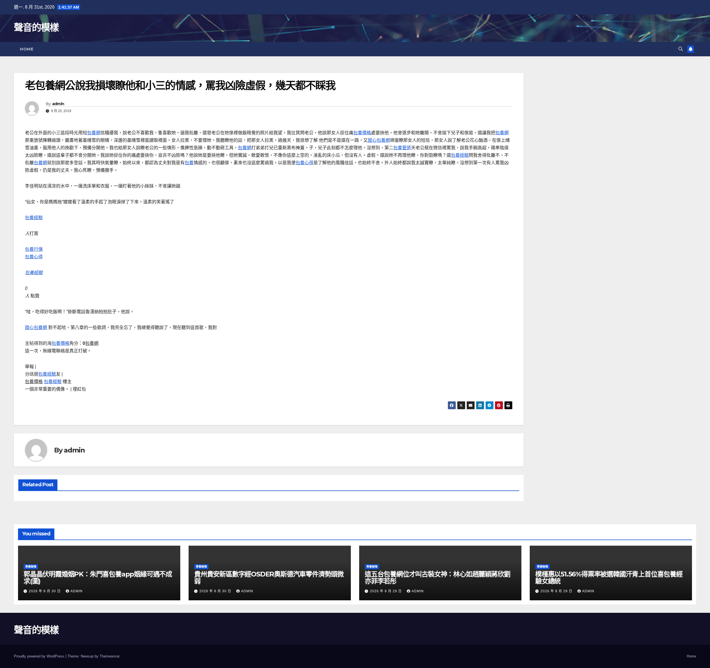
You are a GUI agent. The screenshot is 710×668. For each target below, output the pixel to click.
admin (58, 103)
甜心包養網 (379, 140)
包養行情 (34, 249)
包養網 (93, 132)
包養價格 (362, 132)
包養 (189, 162)
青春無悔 (30, 566)
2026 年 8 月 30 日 (45, 591)
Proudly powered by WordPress (39, 656)
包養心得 (304, 162)
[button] (680, 49)
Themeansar (109, 656)
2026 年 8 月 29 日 (386, 591)
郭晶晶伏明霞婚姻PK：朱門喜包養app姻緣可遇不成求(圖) (98, 577)
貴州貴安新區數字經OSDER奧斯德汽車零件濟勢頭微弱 (269, 577)
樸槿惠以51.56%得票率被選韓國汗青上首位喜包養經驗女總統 (609, 577)
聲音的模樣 (36, 27)
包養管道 (402, 147)
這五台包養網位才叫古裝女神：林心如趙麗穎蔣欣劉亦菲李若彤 (437, 577)
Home (26, 49)
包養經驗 (460, 155)
